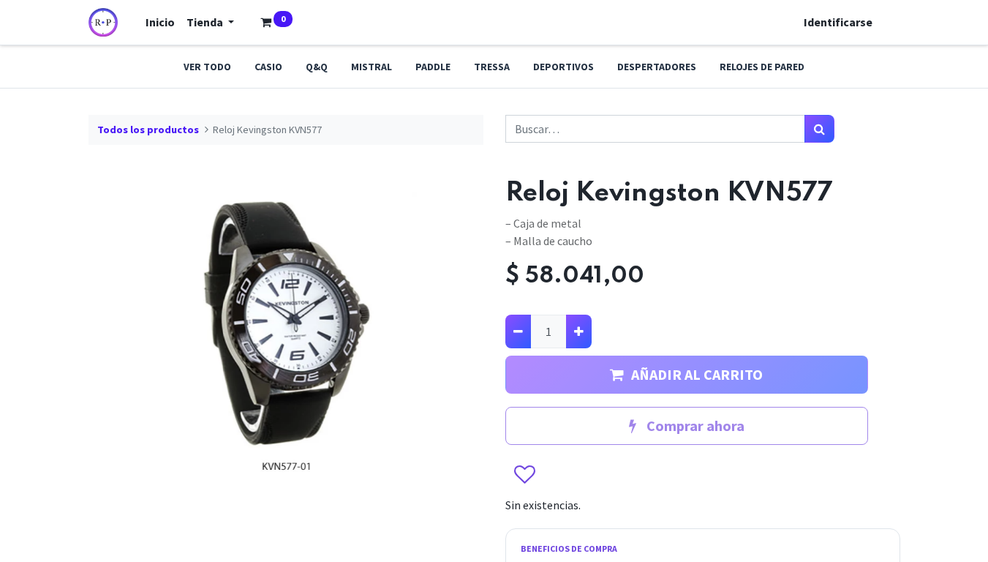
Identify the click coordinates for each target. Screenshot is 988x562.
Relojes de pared (762, 66)
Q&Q (317, 66)
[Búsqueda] (819, 129)
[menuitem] (160, 22)
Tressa (492, 66)
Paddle (432, 66)
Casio (268, 66)
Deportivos (563, 66)
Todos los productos (148, 129)
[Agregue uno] (579, 331)
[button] (524, 475)
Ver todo (207, 66)
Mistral (371, 66)
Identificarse (838, 22)
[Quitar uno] (518, 331)
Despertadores (656, 66)
